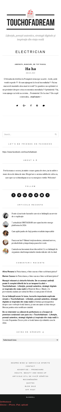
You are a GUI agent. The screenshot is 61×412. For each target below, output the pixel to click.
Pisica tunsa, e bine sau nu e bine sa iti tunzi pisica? (37, 271)
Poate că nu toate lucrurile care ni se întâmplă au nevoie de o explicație (34, 215)
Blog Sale (30, 386)
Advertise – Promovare (30, 369)
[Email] (42, 195)
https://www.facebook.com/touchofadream (19, 152)
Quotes (31, 383)
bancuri (28, 64)
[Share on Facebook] (30, 105)
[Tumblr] (47, 195)
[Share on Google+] (24, 105)
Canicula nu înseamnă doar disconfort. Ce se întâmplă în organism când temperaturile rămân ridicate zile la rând (34, 250)
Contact (30, 366)
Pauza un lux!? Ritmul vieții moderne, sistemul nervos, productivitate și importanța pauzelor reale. (34, 241)
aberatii (19, 64)
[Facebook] (13, 195)
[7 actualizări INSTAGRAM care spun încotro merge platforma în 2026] (5, 225)
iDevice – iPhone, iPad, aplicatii (14, 405)
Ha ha (30, 68)
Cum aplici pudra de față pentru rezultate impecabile (33, 231)
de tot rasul (39, 64)
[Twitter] (19, 195)
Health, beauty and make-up (31, 373)
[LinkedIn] (30, 195)
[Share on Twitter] (17, 105)
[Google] (25, 195)
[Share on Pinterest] (37, 105)
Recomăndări (30, 379)
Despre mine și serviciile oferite (30, 363)
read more (35, 96)
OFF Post (31, 389)
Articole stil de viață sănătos (31, 376)
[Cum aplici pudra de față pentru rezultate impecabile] (5, 233)
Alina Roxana (8, 272)
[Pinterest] (36, 195)
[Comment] (44, 105)
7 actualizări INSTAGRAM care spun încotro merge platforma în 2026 (32, 224)
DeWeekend (5, 402)
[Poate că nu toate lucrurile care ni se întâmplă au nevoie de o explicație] (5, 216)
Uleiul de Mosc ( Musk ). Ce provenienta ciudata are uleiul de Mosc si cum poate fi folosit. (27, 290)
